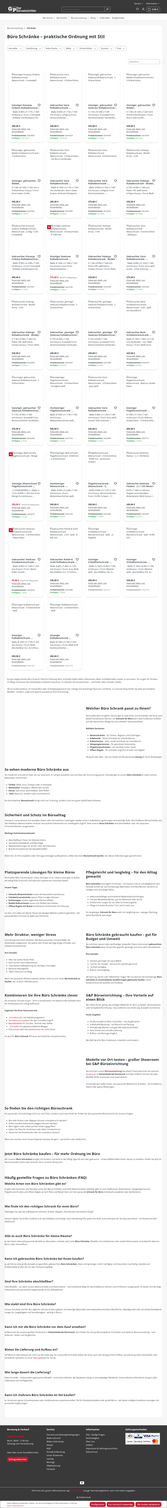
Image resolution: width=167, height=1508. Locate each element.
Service (137, 3)
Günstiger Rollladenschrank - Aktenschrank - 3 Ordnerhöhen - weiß (22, 636)
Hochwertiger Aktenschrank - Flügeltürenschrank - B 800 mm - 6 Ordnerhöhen (64, 485)
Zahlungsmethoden (136, 1429)
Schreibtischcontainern (19, 1020)
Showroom (91, 1074)
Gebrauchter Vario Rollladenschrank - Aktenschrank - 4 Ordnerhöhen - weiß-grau (139, 257)
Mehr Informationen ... (16, 1506)
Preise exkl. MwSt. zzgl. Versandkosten (21, 130)
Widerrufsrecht (54, 1438)
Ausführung (32, 48)
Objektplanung (53, 1465)
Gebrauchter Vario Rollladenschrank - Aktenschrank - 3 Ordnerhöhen (59, 106)
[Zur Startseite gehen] (22, 9)
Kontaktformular (30, 1452)
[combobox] (83, 9)
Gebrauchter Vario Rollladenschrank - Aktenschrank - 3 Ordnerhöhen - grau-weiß (101, 409)
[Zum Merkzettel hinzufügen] (39, 105)
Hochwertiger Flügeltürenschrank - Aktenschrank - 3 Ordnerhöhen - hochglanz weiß (63, 409)
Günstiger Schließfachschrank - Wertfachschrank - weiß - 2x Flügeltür (101, 560)
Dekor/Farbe (52, 48)
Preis (119, 48)
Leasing (50, 1458)
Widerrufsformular (55, 1441)
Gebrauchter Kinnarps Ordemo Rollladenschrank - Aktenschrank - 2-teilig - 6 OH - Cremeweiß (26, 257)
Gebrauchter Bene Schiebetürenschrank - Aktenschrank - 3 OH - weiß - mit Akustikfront (140, 333)
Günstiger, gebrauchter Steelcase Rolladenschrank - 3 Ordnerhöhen (102, 106)
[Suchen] (107, 9)
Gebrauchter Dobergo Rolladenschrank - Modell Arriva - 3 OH (101, 257)
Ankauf (50, 1445)
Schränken (15, 1026)
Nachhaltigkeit (92, 1438)
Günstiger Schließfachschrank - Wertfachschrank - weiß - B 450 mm (140, 560)
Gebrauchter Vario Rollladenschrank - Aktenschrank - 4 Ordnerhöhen (98, 182)
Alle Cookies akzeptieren (148, 1504)
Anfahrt (89, 1445)
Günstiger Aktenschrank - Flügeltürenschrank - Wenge (25, 485)
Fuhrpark (51, 1469)
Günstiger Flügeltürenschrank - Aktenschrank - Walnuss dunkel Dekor (139, 409)
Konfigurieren (97, 1504)
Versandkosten (76, 1490)
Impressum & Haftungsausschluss (101, 1448)
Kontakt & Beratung (56, 1452)
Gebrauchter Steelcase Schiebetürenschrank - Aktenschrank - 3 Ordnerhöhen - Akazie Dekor (23, 560)
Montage (37, 1357)
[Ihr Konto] (143, 9)
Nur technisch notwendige (120, 1504)
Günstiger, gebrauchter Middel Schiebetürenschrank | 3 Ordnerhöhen (139, 106)
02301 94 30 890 (15, 1436)
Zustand (105, 48)
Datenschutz (92, 1452)
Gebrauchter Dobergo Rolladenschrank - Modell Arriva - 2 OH (139, 182)
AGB (48, 1448)
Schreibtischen (16, 1017)
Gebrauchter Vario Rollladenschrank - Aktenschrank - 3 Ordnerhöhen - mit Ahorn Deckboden (63, 182)
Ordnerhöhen (86, 48)
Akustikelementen (32, 1029)
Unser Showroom (55, 1455)
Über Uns (90, 1441)
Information (152, 3)
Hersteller (13, 48)
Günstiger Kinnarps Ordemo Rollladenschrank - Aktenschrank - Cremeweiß (26, 106)
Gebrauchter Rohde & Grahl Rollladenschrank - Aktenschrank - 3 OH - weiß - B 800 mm (64, 560)
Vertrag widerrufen (18, 1459)
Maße (69, 48)
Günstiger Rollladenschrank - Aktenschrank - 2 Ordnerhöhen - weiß (60, 636)
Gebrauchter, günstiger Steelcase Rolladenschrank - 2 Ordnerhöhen (64, 333)
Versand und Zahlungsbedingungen (63, 1434)
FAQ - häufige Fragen (95, 1434)
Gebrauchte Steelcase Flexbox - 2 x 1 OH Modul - (140, 485)
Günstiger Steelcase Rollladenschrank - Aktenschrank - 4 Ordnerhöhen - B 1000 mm (64, 257)
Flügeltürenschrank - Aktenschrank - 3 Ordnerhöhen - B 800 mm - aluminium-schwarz (102, 485)
